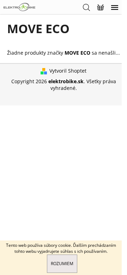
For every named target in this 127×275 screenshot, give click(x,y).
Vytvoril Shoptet (67, 70)
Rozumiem (62, 264)
